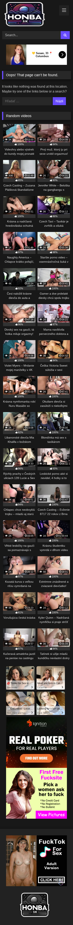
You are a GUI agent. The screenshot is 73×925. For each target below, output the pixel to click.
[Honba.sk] (30, 15)
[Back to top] (60, 913)
